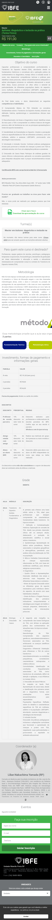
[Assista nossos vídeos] (26, 901)
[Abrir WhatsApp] (46, 914)
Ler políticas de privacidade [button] (29, 910)
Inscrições (35, 56)
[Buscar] (38, 2)
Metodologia (26, 49)
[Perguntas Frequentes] (43, 2)
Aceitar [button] (26, 916)
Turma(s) (19, 45)
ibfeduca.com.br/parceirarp (37, 429)
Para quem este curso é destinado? (37, 45)
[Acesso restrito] (48, 2)
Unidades (7, 893)
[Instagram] (32, 901)
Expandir (26, 795)
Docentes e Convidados (22, 56)
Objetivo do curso (8, 45)
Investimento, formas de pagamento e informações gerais (26, 53)
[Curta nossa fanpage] (19, 901)
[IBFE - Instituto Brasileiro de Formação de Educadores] (19, 7)
